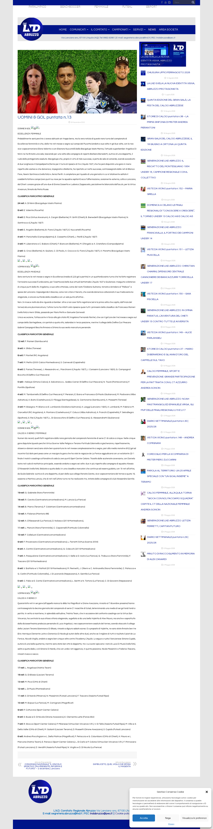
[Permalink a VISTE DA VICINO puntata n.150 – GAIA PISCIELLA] (143, 296)
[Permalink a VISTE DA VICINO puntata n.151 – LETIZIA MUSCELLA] (143, 252)
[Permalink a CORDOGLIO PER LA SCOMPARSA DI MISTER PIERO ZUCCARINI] (143, 456)
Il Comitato (99, 29)
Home (63, 29)
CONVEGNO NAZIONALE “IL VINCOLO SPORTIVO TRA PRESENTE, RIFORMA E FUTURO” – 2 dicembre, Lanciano (43, 765)
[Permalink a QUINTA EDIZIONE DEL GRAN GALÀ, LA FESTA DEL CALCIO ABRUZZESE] (143, 102)
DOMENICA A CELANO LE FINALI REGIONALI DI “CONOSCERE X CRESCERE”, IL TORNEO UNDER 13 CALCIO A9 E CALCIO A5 (168, 211)
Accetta (144, 818)
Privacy (171, 824)
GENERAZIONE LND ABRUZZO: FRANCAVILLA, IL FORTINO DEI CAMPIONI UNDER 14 (167, 233)
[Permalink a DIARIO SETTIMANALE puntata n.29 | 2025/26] (143, 539)
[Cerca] (193, 2)
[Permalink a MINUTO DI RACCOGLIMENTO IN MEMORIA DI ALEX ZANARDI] (143, 556)
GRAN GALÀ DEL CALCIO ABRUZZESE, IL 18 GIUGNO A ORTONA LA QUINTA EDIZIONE (166, 144)
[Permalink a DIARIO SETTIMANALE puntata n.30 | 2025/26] (143, 423)
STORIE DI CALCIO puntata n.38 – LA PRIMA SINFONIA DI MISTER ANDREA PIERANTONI (165, 122)
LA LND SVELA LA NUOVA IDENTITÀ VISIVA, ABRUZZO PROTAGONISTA (156, 61)
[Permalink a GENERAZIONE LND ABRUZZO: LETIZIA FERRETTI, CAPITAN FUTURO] (143, 523)
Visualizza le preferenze (194, 818)
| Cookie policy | (123, 813)
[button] (206, 791)
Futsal (127, 6)
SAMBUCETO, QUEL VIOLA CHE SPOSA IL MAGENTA (112, 764)
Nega (168, 818)
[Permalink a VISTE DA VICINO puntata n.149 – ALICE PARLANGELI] (143, 335)
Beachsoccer (70, 6)
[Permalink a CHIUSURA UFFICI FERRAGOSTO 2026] (143, 75)
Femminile (101, 6)
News (152, 29)
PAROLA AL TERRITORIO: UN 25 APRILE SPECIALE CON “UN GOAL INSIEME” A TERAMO (166, 476)
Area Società (168, 29)
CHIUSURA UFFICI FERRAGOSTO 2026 (168, 72)
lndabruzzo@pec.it (101, 813)
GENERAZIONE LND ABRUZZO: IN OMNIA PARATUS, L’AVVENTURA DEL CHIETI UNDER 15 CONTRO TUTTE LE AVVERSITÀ (167, 316)
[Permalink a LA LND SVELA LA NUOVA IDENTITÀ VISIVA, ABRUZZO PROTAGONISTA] (143, 86)
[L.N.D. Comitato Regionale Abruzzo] (31, 39)
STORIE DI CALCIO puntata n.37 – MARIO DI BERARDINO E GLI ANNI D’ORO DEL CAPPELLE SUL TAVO (167, 354)
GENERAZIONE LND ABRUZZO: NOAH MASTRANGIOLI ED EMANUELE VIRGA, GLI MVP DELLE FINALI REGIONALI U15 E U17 (167, 404)
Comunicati (78, 29)
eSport (151, 6)
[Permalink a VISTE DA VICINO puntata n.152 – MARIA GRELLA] (143, 191)
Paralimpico (37, 6)
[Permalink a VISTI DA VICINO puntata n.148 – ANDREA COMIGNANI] (143, 440)
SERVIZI (138, 29)
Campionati (120, 29)
